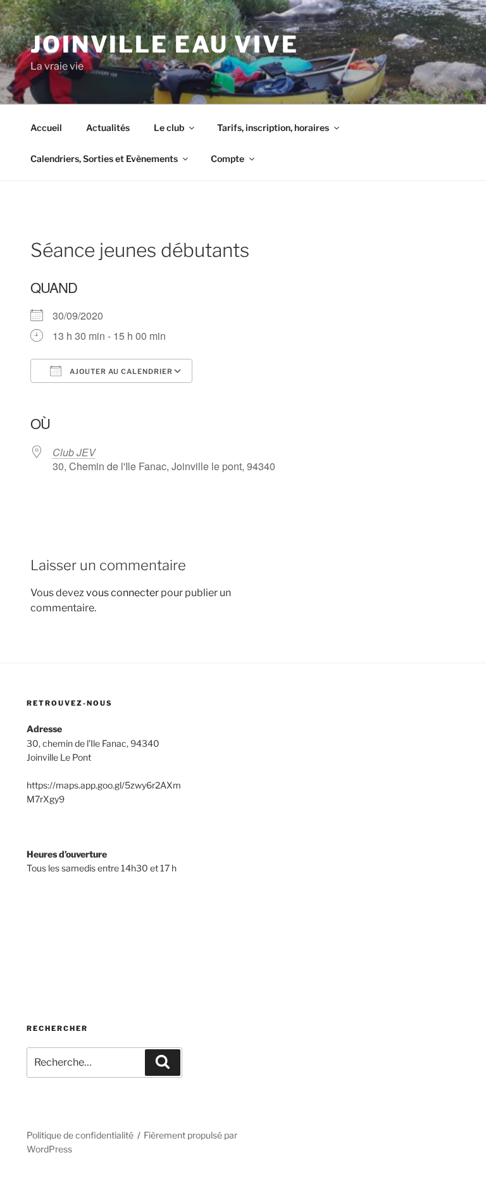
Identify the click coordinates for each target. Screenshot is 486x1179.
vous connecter (122, 593)
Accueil (46, 127)
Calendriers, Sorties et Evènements (104, 158)
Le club (169, 127)
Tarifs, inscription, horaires (273, 127)
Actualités (108, 127)
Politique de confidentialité (80, 1135)
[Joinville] (74, 936)
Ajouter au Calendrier (120, 371)
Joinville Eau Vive (164, 44)
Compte (227, 158)
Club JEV (74, 452)
